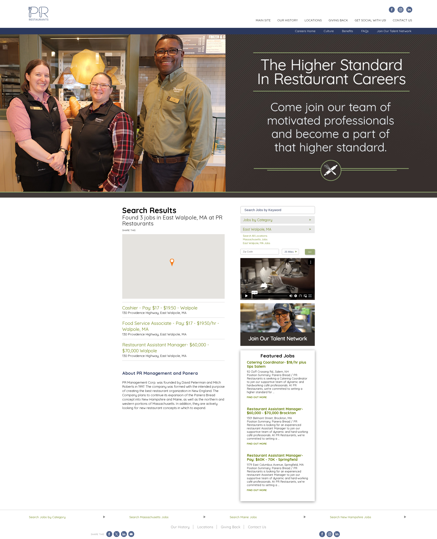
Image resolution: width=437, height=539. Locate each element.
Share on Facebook (109, 534)
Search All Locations (255, 235)
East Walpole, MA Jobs (256, 243)
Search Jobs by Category (47, 517)
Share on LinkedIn (124, 534)
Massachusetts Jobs (255, 239)
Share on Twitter (116, 534)
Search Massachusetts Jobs (148, 517)
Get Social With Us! (370, 20)
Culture (329, 31)
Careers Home (305, 31)
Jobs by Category (257, 220)
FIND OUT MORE (257, 397)
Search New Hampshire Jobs (350, 517)
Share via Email (131, 534)
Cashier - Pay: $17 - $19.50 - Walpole (160, 308)
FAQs (365, 31)
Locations (313, 20)
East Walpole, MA (257, 229)
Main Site (263, 20)
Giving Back (338, 20)
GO (309, 252)
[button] (173, 262)
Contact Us (402, 20)
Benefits (347, 31)
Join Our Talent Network (394, 31)
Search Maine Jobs (243, 517)
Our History (287, 20)
